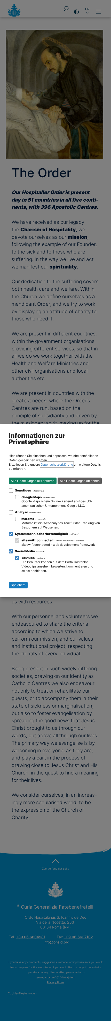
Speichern (18, 585)
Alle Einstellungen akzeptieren (32, 481)
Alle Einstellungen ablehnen (80, 481)
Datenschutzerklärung (57, 464)
